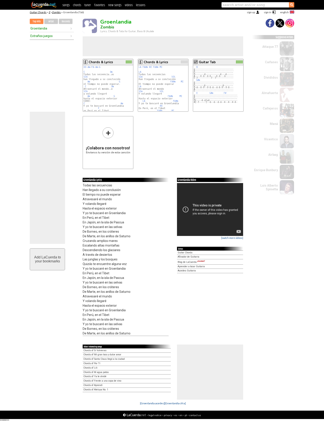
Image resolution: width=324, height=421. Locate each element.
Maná (274, 124)
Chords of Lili (90, 367)
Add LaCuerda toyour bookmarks (47, 259)
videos (129, 5)
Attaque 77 (270, 46)
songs (66, 5)
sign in (267, 12)
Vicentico (271, 139)
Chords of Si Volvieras (94, 350)
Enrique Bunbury (266, 170)
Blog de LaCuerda (191, 262)
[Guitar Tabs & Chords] (44, 7)
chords (77, 5)
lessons (140, 5)
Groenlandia (38, 28)
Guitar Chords (38, 12)
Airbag (273, 154)
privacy (168, 415)
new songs (114, 5)
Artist (51, 21)
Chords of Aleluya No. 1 (95, 389)
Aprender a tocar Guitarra (191, 266)
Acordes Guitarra (187, 270)
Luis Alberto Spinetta (269, 187)
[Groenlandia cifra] (175, 403)
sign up (251, 12)
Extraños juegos (41, 36)
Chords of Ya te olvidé (94, 376)
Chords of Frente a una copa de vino (102, 380)
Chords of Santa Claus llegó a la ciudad (104, 359)
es (175, 415)
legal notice (155, 415)
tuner (87, 5)
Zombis (56, 12)
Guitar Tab (207, 62)
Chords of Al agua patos (96, 372)
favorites (99, 5)
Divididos (271, 77)
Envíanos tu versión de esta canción (108, 140)
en (180, 415)
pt (186, 415)
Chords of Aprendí (92, 385)
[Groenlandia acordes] (152, 403)
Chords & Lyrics (101, 62)
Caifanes (271, 62)
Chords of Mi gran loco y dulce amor (102, 354)
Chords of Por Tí (91, 363)
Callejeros (270, 108)
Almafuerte (270, 93)
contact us (195, 415)
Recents (66, 21)
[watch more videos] (232, 237)
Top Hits (37, 21)
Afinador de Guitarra (188, 256)
